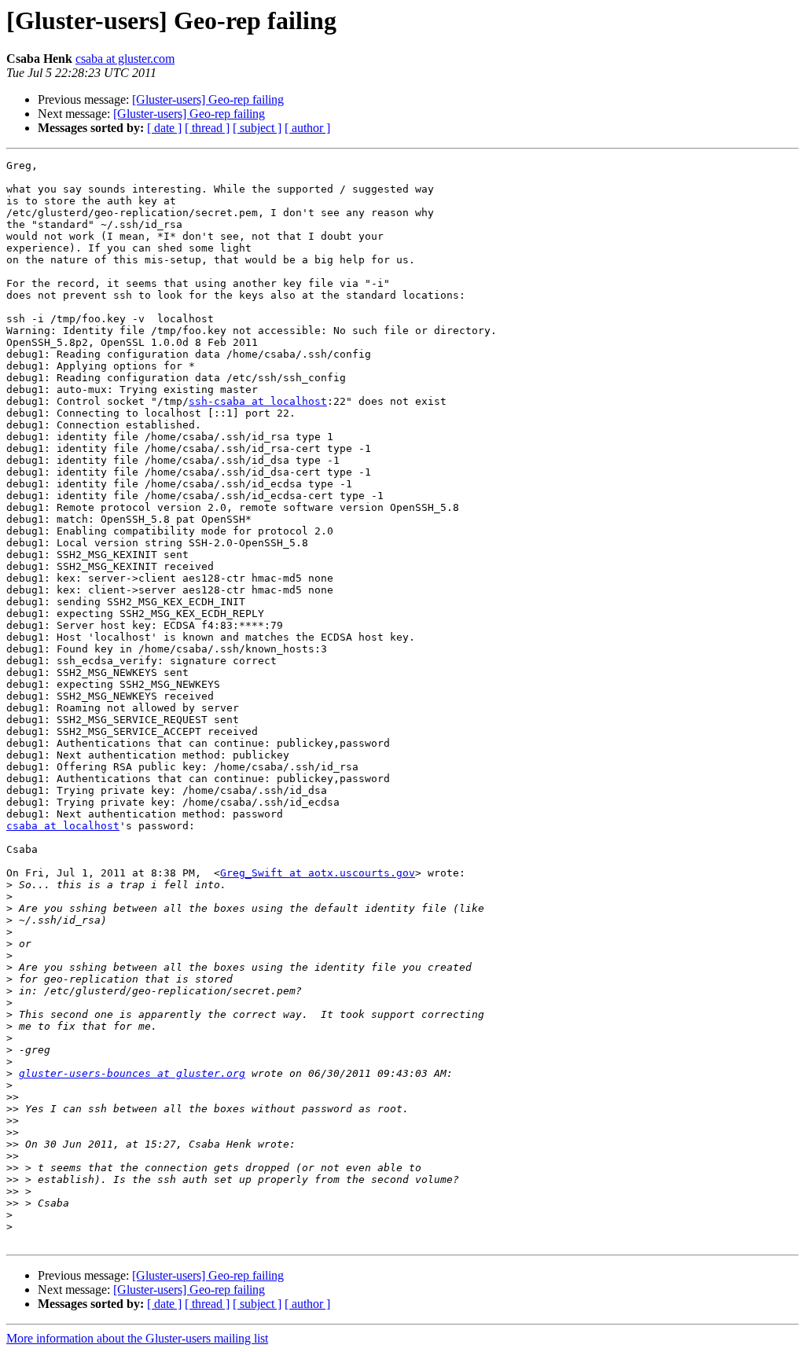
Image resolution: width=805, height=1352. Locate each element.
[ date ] (164, 127)
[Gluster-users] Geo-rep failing (208, 99)
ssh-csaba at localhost (258, 401)
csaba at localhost (62, 826)
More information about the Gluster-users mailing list (137, 1338)
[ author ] (307, 127)
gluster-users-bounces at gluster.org (132, 1073)
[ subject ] (257, 127)
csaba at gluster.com (125, 58)
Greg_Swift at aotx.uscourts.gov (317, 873)
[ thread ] (207, 127)
